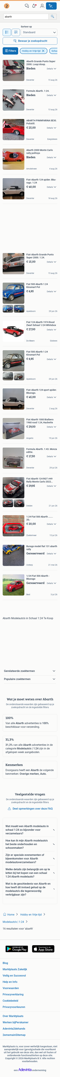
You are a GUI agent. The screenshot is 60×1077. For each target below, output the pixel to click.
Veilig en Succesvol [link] (14, 975)
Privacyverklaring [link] (13, 994)
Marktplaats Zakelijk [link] (15, 969)
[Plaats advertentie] (51, 6)
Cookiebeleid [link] (10, 1000)
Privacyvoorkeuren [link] (14, 1007)
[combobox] (26, 17)
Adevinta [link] (8, 1028)
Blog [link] (5, 963)
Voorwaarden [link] (11, 988)
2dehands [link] (19, 1028)
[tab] (7, 32)
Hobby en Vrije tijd (31, 51)
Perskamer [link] (21, 1022)
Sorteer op (26, 26)
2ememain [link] (9, 1035)
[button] (34, 6)
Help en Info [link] (10, 981)
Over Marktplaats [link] (13, 1016)
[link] (7, 6)
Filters (12, 50)
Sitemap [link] (21, 1035)
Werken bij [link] (9, 1022)
